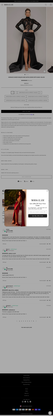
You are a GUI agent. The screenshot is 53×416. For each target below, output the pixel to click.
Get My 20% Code (37, 216)
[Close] (47, 191)
